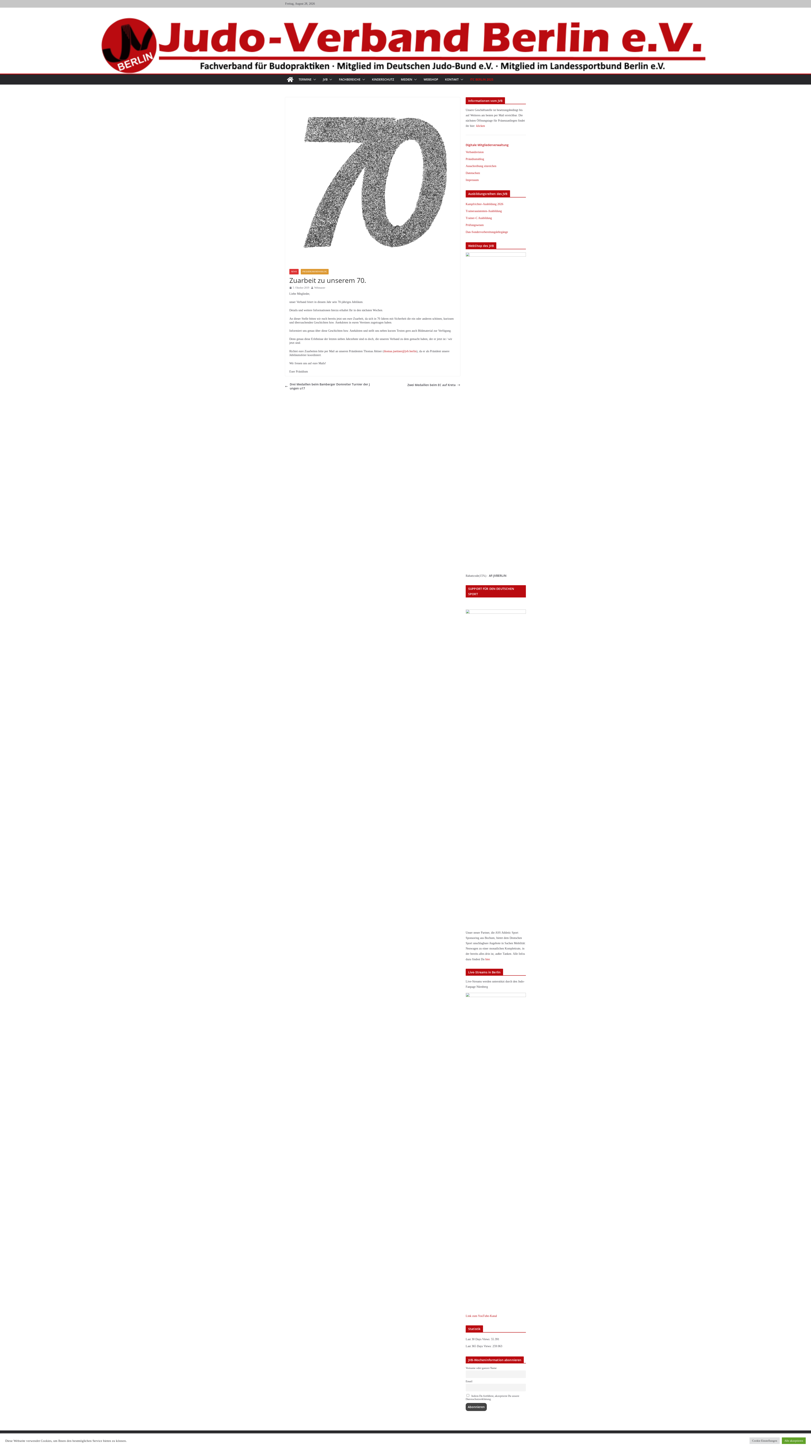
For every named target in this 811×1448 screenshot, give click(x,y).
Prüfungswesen (475, 225)
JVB (325, 79)
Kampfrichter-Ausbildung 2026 (484, 204)
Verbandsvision (475, 152)
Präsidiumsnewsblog (314, 271)
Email (469, 1381)
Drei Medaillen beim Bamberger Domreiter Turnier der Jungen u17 (330, 386)
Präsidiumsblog (475, 159)
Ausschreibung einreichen (481, 166)
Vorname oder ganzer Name (481, 1368)
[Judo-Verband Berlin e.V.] (405, 19)
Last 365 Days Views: (479, 1346)
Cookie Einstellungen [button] (764, 1440)
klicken (480, 125)
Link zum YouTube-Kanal (481, 1316)
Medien (406, 79)
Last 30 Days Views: (478, 1339)
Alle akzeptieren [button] (793, 1440)
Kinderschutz (383, 79)
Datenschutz (473, 173)
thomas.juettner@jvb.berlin (400, 351)
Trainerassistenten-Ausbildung (484, 211)
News (294, 271)
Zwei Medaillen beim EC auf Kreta (431, 385)
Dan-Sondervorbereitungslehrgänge (487, 232)
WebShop (431, 79)
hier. (488, 959)
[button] (314, 79)
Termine (305, 79)
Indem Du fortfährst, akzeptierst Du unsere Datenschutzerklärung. (492, 1398)
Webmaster (319, 287)
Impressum (472, 180)
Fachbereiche (350, 79)
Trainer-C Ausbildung (479, 218)
